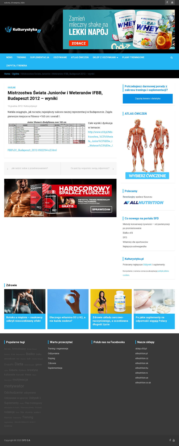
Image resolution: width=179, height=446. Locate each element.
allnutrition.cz (141, 358)
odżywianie (30, 392)
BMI (18, 359)
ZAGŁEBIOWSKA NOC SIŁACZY (25, 422)
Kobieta (13, 370)
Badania (7, 354)
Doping (51, 358)
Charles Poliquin (37, 359)
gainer (38, 364)
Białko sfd (128, 233)
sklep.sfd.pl (141, 348)
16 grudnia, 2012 (15, 106)
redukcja (9, 412)
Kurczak (20, 375)
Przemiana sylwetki (27, 407)
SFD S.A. (26, 440)
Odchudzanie (13, 392)
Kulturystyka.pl (30, 106)
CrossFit (8, 364)
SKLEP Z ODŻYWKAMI (104, 57)
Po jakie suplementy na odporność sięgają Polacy (151, 319)
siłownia (28, 412)
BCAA (13, 354)
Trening (21, 57)
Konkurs (22, 370)
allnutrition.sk (141, 363)
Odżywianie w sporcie (16, 398)
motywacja (20, 379)
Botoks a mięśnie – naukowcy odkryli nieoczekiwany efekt (24, 319)
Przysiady (38, 407)
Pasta (22, 403)
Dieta (19, 364)
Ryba (17, 412)
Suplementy (17, 418)
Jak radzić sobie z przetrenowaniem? (29, 168)
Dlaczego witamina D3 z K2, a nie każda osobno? (67, 319)
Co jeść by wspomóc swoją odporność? (90, 168)
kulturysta (9, 374)
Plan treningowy (33, 403)
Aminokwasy (19, 348)
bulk (28, 359)
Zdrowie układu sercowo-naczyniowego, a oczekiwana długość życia (110, 321)
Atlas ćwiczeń (80, 57)
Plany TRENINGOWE (133, 57)
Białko (30, 354)
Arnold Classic (32, 349)
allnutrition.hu (141, 368)
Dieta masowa (29, 365)
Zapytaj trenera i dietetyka (147, 98)
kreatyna (32, 370)
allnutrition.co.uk (143, 382)
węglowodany (8, 422)
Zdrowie (52, 363)
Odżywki (147, 264)
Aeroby (7, 349)
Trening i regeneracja (58, 348)
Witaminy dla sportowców (135, 242)
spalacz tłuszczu (144, 197)
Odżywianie (60, 57)
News (9, 57)
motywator (14, 386)
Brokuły (23, 359)
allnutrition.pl (141, 353)
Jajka (6, 370)
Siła (22, 412)
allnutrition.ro (141, 373)
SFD (125, 237)
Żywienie (8, 426)
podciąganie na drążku (11, 407)
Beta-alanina (20, 354)
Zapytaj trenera (16, 65)
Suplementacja (39, 57)
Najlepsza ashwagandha (134, 246)
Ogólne (12, 87)
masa (28, 374)
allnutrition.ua (141, 377)
